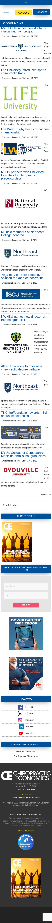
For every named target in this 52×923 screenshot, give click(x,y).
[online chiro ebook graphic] (26, 649)
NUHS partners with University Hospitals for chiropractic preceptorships (22, 175)
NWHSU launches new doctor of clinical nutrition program (24, 29)
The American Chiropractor (26, 756)
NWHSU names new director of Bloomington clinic (23, 318)
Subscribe (41, 12)
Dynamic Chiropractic (26, 751)
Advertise (23, 12)
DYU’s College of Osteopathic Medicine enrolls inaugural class (23, 454)
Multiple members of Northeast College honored (22, 233)
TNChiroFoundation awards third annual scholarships (24, 414)
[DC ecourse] (26, 689)
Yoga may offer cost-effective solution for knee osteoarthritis (22, 276)
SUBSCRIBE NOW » (26, 831)
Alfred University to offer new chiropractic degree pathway (21, 367)
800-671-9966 (29, 790)
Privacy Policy (18, 797)
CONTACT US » (26, 795)
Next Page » (46, 495)
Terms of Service (32, 797)
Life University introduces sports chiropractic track (23, 71)
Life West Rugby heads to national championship (25, 130)
